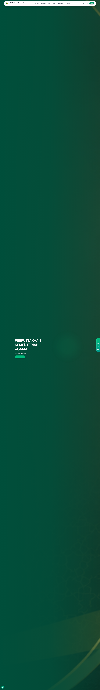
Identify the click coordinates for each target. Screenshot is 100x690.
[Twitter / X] (98, 346)
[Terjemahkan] (84, 3)
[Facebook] (98, 340)
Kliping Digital (43, 3)
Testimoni (54, 3)
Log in (92, 3)
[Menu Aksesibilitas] (2, 687)
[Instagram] (98, 343)
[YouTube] (98, 349)
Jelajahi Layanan (20, 356)
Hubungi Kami (68, 3)
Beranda (36, 3)
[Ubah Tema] (87, 3)
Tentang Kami (60, 3)
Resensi (49, 3)
